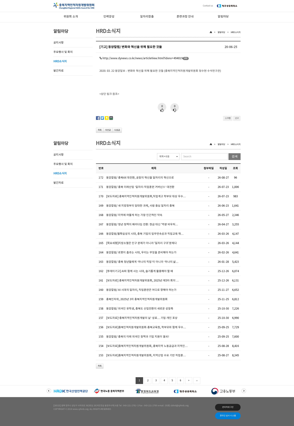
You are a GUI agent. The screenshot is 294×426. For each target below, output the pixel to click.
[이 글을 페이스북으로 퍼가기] (98, 117)
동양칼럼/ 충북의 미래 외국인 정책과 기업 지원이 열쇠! (137, 336)
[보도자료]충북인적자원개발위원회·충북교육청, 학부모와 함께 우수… (146, 327)
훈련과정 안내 (185, 16)
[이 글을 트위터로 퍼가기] (102, 117)
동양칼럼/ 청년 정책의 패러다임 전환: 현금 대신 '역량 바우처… (142, 224)
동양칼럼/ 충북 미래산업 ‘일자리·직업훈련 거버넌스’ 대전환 (140, 187)
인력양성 (108, 16)
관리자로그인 (227, 407)
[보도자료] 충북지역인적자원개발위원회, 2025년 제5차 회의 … (142, 280)
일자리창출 (147, 16)
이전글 (108, 130)
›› (197, 380)
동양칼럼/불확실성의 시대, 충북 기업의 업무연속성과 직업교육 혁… (145, 233)
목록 (100, 130)
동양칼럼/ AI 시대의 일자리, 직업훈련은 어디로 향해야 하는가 (141, 289)
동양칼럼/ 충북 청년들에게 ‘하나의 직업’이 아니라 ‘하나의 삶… (142, 261)
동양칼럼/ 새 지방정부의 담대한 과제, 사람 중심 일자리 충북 (140, 205)
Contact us (208, 6)
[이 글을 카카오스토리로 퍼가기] (107, 117)
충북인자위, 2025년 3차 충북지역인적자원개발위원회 (137, 299)
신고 (237, 118)
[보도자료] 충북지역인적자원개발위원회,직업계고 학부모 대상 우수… (146, 196)
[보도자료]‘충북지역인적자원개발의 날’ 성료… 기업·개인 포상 (141, 318)
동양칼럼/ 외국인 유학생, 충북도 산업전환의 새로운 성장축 (139, 308)
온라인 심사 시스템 (228, 416)
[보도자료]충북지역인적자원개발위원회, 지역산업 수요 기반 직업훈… (146, 355)
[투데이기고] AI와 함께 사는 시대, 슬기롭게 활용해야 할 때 (139, 271)
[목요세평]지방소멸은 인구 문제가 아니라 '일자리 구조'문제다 (141, 243)
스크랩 (228, 118)
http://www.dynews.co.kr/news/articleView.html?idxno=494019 (143, 58)
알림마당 (223, 16)
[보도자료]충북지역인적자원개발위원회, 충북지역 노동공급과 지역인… (147, 346)
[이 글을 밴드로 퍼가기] (111, 117)
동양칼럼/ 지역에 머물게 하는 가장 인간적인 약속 (134, 215)
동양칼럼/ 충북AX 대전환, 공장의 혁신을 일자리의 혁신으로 (140, 177)
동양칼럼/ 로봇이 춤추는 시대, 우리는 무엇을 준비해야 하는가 (141, 252)
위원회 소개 (71, 16)
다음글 (117, 130)
